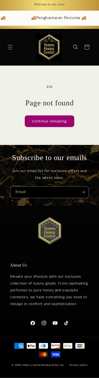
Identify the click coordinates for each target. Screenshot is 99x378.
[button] (10, 47)
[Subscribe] (83, 192)
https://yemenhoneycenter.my (43, 365)
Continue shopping (49, 121)
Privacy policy (79, 365)
